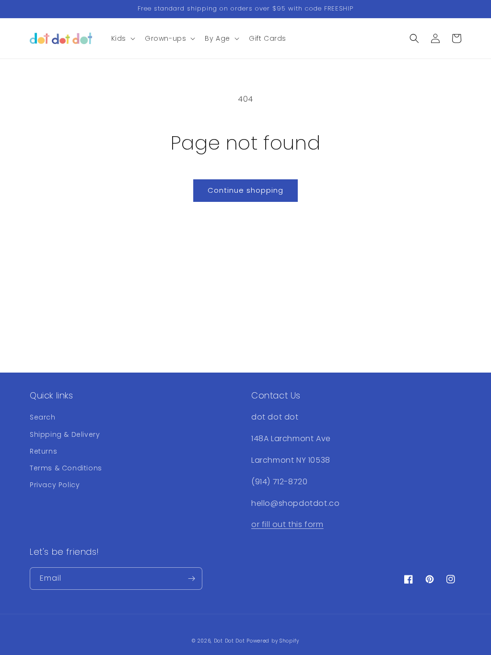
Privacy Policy (55, 485)
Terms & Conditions (66, 468)
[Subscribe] (191, 578)
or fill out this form (287, 524)
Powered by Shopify (272, 640)
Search (43, 417)
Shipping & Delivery (65, 434)
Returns (43, 451)
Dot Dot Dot (229, 640)
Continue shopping (245, 190)
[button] (122, 38)
